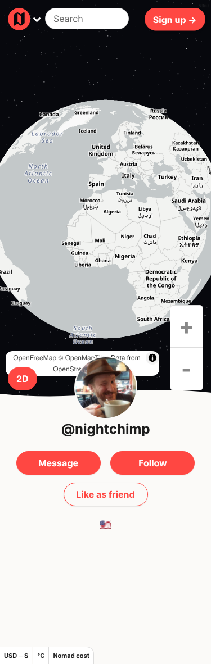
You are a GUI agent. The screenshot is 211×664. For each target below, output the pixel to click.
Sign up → (175, 19)
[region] (105, 219)
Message (58, 463)
